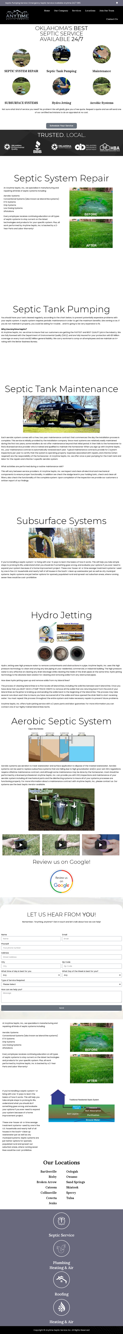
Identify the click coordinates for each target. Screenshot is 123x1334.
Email (64, 934)
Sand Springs (75, 1182)
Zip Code (66, 962)
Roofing (61, 1294)
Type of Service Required (13, 980)
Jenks (53, 1203)
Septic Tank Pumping (61, 71)
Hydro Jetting (61, 103)
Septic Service (61, 1235)
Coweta (51, 1198)
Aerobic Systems (101, 103)
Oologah (72, 1171)
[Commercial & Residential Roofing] (61, 1280)
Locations (90, 10)
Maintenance (101, 71)
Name (4, 934)
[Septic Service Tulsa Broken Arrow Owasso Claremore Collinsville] (61, 1221)
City (3, 962)
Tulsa (70, 1198)
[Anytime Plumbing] (61, 1248)
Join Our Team (106, 10)
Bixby (53, 1177)
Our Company (61, 10)
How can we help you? (11, 989)
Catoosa (51, 1187)
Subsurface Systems (21, 103)
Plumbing (61, 1262)
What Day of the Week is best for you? (80, 971)
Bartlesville (48, 1171)
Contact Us (112, 19)
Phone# (5, 943)
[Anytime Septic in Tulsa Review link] (61, 881)
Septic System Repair (21, 71)
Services (76, 10)
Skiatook (72, 1187)
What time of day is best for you (16, 971)
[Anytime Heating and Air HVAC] (61, 1307)
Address (5, 952)
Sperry (71, 1193)
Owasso (71, 1177)
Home (47, 10)
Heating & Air (61, 1267)
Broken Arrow (47, 1182)
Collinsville (49, 1193)
